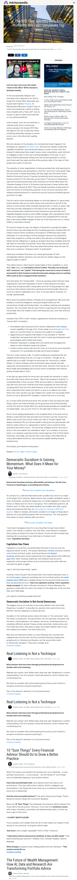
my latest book (33, 147)
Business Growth (18, 659)
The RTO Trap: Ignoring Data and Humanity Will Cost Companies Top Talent (30, 49)
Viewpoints (9, 46)
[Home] (15, 2)
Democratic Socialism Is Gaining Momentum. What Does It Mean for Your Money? (33, 477)
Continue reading (14, 645)
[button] (11, 55)
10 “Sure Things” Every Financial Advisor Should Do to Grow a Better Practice (32, 767)
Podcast (28, 104)
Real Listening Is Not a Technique (41, 659)
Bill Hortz (26, 873)
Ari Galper (27, 659)
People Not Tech (62, 329)
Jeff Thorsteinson (29, 764)
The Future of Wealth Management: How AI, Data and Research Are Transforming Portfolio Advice (39, 876)
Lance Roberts (23, 474)
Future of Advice (18, 873)
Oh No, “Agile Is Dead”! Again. (25, 452)
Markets (15, 474)
